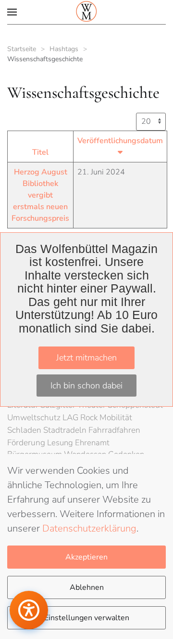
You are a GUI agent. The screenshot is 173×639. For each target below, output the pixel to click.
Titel (40, 152)
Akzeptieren (86, 557)
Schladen (25, 430)
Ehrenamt (92, 442)
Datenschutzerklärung (89, 528)
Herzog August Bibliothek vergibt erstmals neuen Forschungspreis (40, 195)
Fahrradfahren (114, 430)
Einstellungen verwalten (86, 617)
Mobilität (115, 417)
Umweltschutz (34, 417)
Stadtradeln (65, 430)
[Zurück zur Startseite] (86, 12)
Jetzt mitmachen (86, 357)
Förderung (27, 442)
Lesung (61, 442)
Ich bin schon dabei (86, 385)
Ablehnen (87, 587)
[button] (12, 12)
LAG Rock (80, 417)
